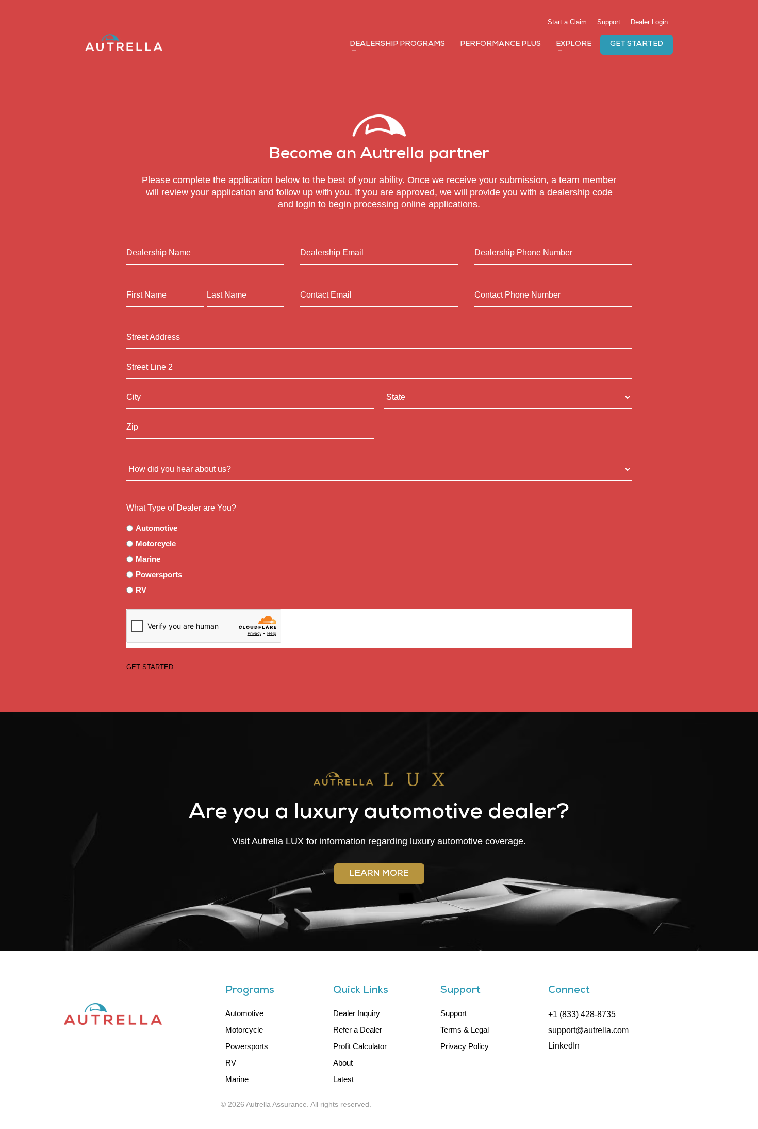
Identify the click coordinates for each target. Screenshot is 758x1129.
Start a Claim (567, 22)
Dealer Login (649, 22)
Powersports (159, 574)
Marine (148, 558)
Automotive (156, 527)
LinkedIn (564, 1045)
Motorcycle (156, 543)
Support (608, 22)
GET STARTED (149, 667)
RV (141, 589)
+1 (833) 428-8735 (582, 1014)
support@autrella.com (588, 1030)
